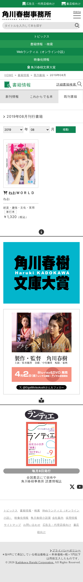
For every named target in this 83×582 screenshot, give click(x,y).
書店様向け (73, 3)
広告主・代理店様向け (40, 3)
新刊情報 (12, 96)
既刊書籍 (39, 75)
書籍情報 (36, 44)
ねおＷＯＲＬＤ (22, 192)
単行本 (10, 211)
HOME (8, 75)
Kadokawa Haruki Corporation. (34, 562)
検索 (50, 44)
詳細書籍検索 (66, 84)
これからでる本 (41, 96)
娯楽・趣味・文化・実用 (19, 207)
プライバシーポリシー (66, 550)
